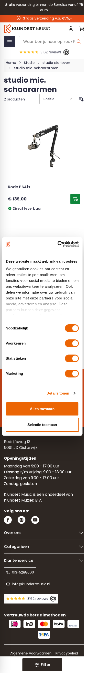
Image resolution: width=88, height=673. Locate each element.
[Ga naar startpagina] (28, 28)
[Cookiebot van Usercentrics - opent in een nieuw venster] (59, 244)
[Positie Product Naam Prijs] (57, 99)
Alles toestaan (42, 409)
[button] (42, 664)
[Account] (71, 28)
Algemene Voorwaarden (31, 653)
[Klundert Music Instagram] (21, 520)
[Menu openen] (9, 42)
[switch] (72, 343)
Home (11, 62)
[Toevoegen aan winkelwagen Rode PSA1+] (75, 199)
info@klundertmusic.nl (31, 584)
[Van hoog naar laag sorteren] (81, 99)
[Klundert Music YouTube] (35, 520)
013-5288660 (23, 572)
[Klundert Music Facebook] (8, 520)
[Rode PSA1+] (44, 148)
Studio (29, 62)
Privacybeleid (66, 653)
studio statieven (56, 62)
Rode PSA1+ (19, 187)
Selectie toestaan (42, 425)
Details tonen (57, 393)
